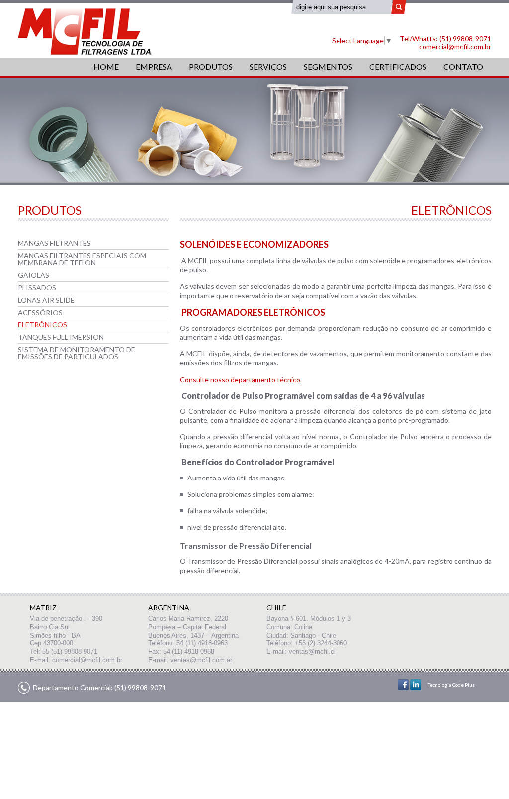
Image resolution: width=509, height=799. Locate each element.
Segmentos (328, 66)
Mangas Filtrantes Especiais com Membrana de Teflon (82, 259)
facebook (403, 684)
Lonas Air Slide (46, 300)
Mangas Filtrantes (54, 243)
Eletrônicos (42, 324)
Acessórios (40, 312)
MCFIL (85, 31)
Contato (463, 66)
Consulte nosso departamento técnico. (241, 379)
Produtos (211, 66)
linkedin (415, 684)
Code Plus (463, 685)
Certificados (397, 66)
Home (106, 66)
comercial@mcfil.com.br (455, 46)
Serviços (268, 66)
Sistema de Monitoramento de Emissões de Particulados (76, 353)
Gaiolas (33, 275)
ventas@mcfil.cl (312, 651)
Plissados (37, 287)
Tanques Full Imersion (61, 337)
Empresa (154, 66)
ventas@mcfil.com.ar (201, 660)
